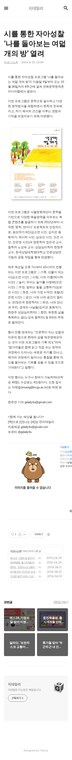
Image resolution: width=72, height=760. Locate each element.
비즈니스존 (16, 551)
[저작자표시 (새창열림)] (48, 534)
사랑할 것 (64, 446)
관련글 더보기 (61, 602)
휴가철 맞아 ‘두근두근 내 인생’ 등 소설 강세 (23, 571)
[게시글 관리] (24, 534)
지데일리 (14, 684)
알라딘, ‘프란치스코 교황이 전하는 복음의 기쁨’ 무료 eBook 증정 (23, 567)
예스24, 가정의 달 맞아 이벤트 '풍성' (23, 558)
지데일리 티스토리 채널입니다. (24, 689)
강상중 (68, 451)
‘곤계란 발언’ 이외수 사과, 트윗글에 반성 (23, 576)
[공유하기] (19, 534)
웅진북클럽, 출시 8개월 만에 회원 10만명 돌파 (23, 562)
